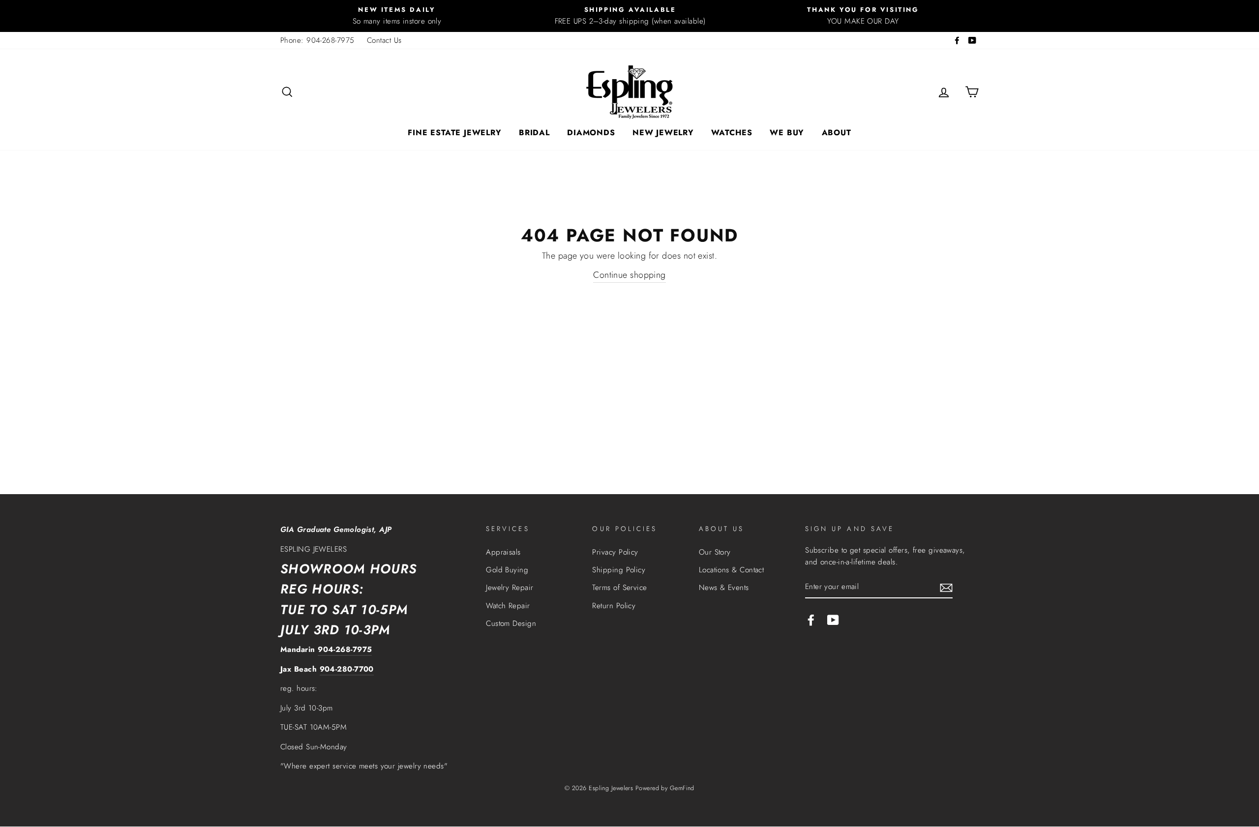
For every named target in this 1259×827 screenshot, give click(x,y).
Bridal (534, 132)
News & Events (724, 587)
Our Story (715, 552)
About (836, 132)
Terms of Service (619, 587)
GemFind (682, 788)
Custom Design (511, 623)
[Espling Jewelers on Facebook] (811, 619)
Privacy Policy (615, 552)
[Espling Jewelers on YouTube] (833, 619)
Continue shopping (629, 274)
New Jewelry (663, 132)
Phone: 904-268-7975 (317, 40)
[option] (396, 16)
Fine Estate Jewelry (454, 132)
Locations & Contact (731, 569)
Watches (731, 132)
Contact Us (384, 40)
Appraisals (503, 552)
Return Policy (613, 605)
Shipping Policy (618, 569)
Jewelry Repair (509, 587)
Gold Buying (507, 569)
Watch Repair (508, 605)
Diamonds (591, 132)
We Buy (787, 132)
